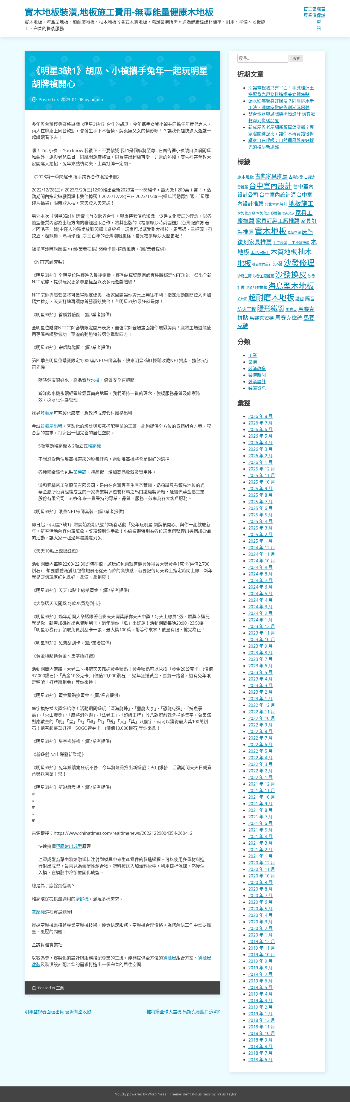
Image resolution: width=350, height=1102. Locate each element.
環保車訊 (319, 18)
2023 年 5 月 (260, 672)
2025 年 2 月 (260, 534)
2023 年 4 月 (260, 679)
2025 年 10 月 (261, 482)
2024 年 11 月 (261, 554)
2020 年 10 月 (261, 876)
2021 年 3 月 (260, 843)
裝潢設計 (257, 382)
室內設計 (288, 214)
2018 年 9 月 (260, 1040)
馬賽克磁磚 (288, 317)
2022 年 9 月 (260, 725)
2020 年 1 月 (260, 935)
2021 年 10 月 (261, 797)
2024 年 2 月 (260, 613)
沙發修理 (299, 262)
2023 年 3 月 (260, 685)
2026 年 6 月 (260, 429)
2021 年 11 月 (261, 790)
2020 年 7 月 (260, 895)
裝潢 (314, 12)
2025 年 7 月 (260, 502)
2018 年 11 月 (261, 1027)
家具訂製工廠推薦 (277, 221)
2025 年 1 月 (260, 541)
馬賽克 (291, 309)
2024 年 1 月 (260, 620)
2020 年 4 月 (260, 915)
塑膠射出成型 (69, 846)
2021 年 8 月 (260, 810)
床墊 (307, 231)
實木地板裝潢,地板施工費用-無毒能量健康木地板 (119, 12)
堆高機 (94, 446)
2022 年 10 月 (261, 718)
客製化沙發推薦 (268, 213)
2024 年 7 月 (260, 580)
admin (97, 100)
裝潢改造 (257, 368)
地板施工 (301, 203)
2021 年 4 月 (260, 836)
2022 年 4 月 (260, 758)
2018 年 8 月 (260, 1046)
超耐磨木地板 (271, 297)
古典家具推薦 (271, 176)
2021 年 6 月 (260, 823)
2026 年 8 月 (260, 416)
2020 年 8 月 (260, 889)
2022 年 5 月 (260, 751)
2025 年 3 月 (260, 528)
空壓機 (38, 912)
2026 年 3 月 (260, 449)
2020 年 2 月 (260, 928)
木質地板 (284, 251)
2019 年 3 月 (260, 1001)
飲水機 (93, 380)
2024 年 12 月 (261, 548)
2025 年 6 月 (260, 508)
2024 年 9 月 (260, 567)
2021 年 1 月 (260, 856)
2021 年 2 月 (260, 850)
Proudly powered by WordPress (140, 1094)
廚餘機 (82, 899)
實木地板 (271, 230)
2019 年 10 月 (261, 955)
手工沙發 (280, 242)
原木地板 (245, 176)
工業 (310, 12)
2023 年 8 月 (260, 653)
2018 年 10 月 (261, 1033)
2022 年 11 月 (261, 712)
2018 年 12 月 (261, 1020)
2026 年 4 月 (260, 443)
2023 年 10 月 (261, 639)
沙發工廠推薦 (263, 276)
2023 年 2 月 (260, 692)
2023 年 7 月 (260, 659)
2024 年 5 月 (260, 594)
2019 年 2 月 (260, 1007)
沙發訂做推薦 (256, 287)
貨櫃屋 (47, 413)
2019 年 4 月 (260, 994)
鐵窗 (299, 299)
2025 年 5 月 (260, 515)
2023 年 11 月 (261, 633)
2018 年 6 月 (260, 1060)
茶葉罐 (79, 472)
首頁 (306, 12)
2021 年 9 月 (260, 804)
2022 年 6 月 (260, 745)
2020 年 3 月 (260, 922)
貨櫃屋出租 (51, 426)
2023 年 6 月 (260, 666)
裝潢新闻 (257, 375)
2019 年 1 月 (260, 1014)
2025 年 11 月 (261, 475)
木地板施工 (260, 252)
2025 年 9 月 (260, 488)
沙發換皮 (291, 274)
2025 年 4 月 (260, 521)
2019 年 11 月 (261, 948)
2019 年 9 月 (260, 961)
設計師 (242, 299)
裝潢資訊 (257, 388)
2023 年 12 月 (261, 626)
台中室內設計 (270, 186)
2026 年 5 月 (260, 436)
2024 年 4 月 (260, 600)
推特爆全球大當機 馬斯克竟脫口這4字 (183, 1012)
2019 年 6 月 (260, 981)
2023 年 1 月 (260, 699)
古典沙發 (296, 177)
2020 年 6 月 (260, 902)
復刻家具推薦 (254, 242)
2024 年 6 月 (260, 587)
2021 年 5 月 (260, 830)
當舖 (323, 12)
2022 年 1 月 (260, 777)
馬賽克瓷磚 (261, 318)
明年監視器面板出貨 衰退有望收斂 (58, 1012)
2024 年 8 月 (260, 574)
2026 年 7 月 (260, 423)
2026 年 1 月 (260, 462)
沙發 (278, 263)
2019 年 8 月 (260, 968)
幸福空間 (294, 232)
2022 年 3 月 (260, 764)
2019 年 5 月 (260, 987)
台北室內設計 (275, 204)
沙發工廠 (244, 276)
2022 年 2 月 (260, 771)
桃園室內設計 (262, 264)
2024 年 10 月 (261, 561)
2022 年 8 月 (260, 731)
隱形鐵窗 (270, 308)
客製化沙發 (246, 213)
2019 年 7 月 (260, 974)
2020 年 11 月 (261, 869)
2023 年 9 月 (260, 646)
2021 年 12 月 (261, 784)
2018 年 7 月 (260, 1053)
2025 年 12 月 (261, 469)
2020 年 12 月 (261, 863)
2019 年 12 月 (261, 941)
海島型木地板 (291, 286)
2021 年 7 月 (260, 817)
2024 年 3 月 (260, 607)
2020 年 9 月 (260, 882)
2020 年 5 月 (260, 909)
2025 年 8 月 (260, 495)
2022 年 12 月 (261, 705)
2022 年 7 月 (260, 738)
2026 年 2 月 (260, 456)
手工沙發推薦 (299, 242)
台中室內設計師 (277, 194)
